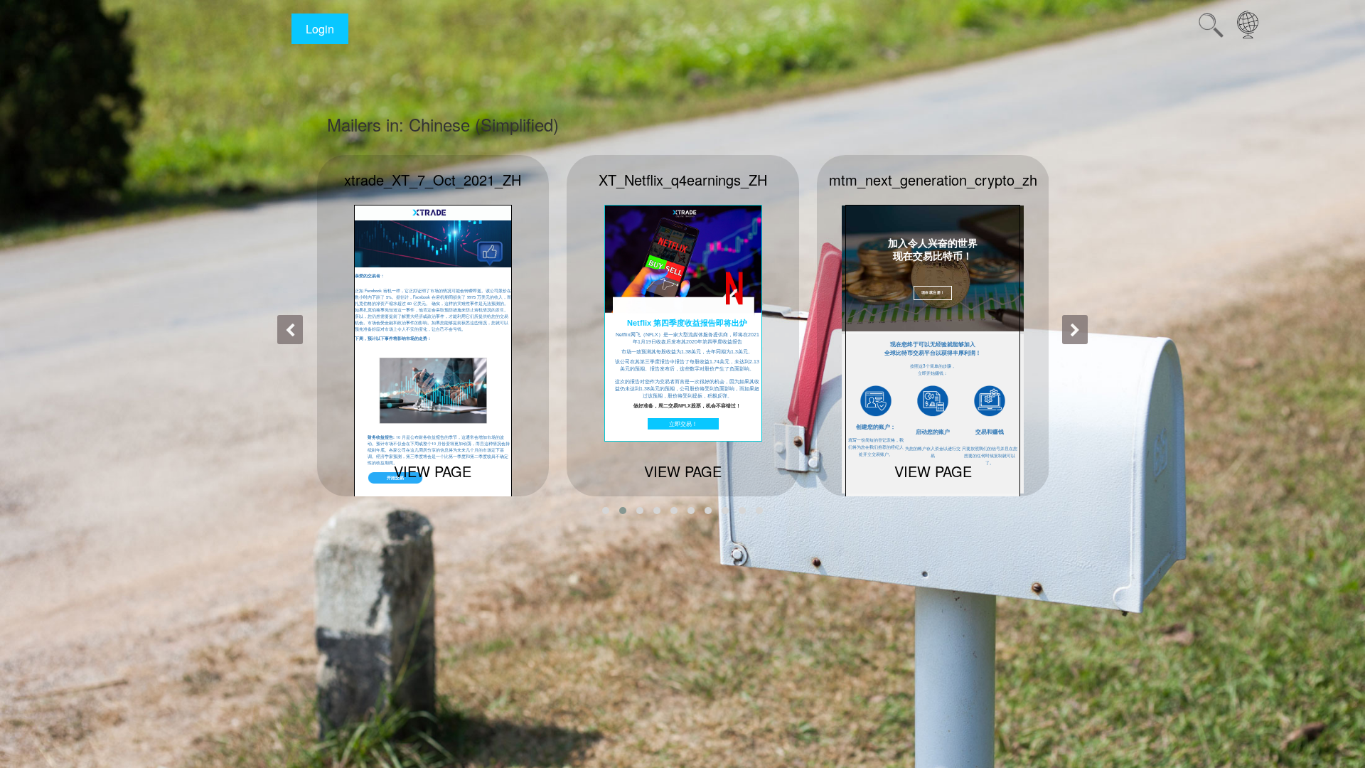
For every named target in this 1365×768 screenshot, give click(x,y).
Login (320, 29)
